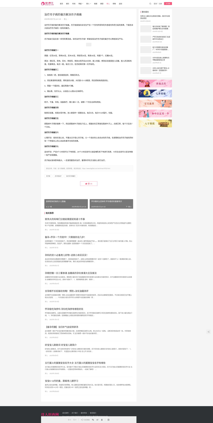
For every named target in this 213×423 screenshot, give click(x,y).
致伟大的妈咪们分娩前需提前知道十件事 (65, 219)
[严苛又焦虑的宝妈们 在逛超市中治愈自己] (145, 37)
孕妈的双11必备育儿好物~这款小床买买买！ (67, 255)
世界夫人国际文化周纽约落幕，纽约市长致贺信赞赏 (155, 17)
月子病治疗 (58, 176)
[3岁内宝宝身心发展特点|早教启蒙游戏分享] (145, 58)
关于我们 (75, 413)
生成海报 (86, 420)
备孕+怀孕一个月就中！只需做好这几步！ (65, 237)
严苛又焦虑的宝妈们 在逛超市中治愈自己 (161, 38)
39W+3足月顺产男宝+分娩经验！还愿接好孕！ (161, 69)
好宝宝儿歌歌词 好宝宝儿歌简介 (61, 344)
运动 (120, 3)
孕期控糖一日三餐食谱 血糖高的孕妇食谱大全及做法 (71, 273)
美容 (101, 3)
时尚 (73, 3)
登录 (155, 3)
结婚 (95, 3)
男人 (87, 3)
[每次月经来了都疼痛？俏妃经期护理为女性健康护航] (145, 26)
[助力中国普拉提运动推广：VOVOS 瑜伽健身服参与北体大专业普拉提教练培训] (145, 47)
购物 (114, 3)
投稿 (168, 3)
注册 (160, 3)
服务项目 (84, 413)
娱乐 (67, 3)
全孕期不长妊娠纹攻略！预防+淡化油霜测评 (66, 291)
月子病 (48, 176)
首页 (61, 3)
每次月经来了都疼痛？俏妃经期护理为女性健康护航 (161, 28)
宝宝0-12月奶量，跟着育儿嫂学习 (61, 380)
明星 (80, 3)
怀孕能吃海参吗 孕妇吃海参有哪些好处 (64, 309)
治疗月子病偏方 (70, 176)
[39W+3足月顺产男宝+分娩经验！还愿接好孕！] (145, 68)
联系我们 (93, 413)
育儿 (108, 3)
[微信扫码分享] (93, 419)
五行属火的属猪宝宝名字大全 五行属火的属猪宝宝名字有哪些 (75, 362)
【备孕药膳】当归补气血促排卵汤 (61, 326)
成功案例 (65, 413)
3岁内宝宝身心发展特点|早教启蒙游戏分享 (161, 58)
